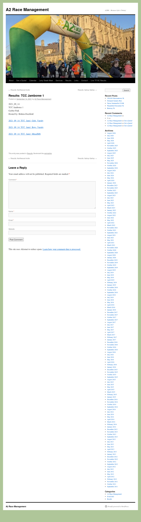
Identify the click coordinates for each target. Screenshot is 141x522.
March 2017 (111, 335)
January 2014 (111, 427)
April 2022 (110, 223)
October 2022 (111, 213)
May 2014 (110, 417)
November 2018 (112, 287)
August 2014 (111, 409)
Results (68, 80)
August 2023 (111, 195)
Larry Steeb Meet (46, 80)
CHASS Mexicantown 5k (115, 98)
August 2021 (111, 235)
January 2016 (111, 367)
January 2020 (111, 257)
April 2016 (110, 362)
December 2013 (112, 429)
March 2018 (111, 307)
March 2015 (111, 392)
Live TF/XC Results (98, 80)
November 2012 (112, 459)
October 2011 (111, 484)
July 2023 (110, 198)
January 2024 (111, 183)
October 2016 (111, 347)
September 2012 (112, 464)
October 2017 (111, 317)
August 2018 (111, 295)
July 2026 (110, 135)
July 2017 (110, 325)
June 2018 (110, 300)
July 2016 (110, 354)
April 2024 (110, 180)
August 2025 (111, 153)
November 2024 (112, 163)
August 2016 (111, 352)
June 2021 (110, 237)
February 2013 (112, 452)
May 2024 (110, 178)
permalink (48, 153)
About (11, 80)
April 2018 (110, 305)
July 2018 (110, 297)
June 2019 (110, 275)
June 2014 (110, 414)
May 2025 (110, 160)
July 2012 (110, 469)
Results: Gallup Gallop (87, 90)
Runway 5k (111, 108)
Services (59, 80)
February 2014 (112, 424)
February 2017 (112, 337)
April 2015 (110, 389)
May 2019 (110, 277)
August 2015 (111, 379)
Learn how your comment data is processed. (62, 249)
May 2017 (110, 330)
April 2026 (110, 143)
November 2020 (112, 247)
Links (76, 80)
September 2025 (112, 150)
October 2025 (111, 148)
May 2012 (110, 474)
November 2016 (112, 344)
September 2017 (112, 320)
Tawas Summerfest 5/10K (115, 103)
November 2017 (112, 315)
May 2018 (110, 302)
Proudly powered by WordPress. (118, 506)
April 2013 (110, 449)
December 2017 (112, 312)
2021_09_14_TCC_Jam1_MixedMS (25, 133)
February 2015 (112, 394)
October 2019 (111, 265)
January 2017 (111, 340)
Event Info (110, 496)
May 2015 (110, 387)
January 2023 (111, 210)
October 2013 (111, 434)
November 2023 (112, 188)
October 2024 (111, 165)
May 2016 (110, 359)
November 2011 (112, 481)
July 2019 (110, 272)
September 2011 (112, 486)
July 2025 (110, 155)
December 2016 (112, 342)
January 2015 (111, 397)
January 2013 (111, 454)
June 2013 (110, 444)
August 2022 (111, 215)
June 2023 (110, 200)
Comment (13, 179)
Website (12, 229)
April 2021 (110, 242)
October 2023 (111, 190)
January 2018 (111, 310)
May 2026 (110, 140)
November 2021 (112, 227)
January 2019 (111, 285)
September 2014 (112, 407)
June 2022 (110, 218)
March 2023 (111, 208)
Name (11, 211)
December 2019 (112, 260)
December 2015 (112, 369)
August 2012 (111, 466)
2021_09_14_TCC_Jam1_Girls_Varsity (26, 120)
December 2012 (112, 456)
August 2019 (111, 270)
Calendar (32, 80)
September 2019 (112, 267)
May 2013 (110, 447)
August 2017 (111, 322)
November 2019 (112, 262)
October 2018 (111, 290)
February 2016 (112, 364)
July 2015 (110, 382)
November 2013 (112, 432)
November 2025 (112, 145)
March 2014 (111, 422)
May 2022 (110, 220)
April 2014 (110, 419)
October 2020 (111, 250)
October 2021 (111, 230)
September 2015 (112, 377)
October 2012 (111, 461)
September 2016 (112, 349)
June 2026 (110, 138)
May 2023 (110, 203)
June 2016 (110, 357)
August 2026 (111, 133)
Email (11, 220)
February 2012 (112, 479)
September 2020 (112, 252)
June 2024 (110, 175)
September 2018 (112, 292)
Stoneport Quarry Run (114, 101)
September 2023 (112, 193)
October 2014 (111, 404)
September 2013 (112, 437)
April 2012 (110, 476)
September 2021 (112, 232)
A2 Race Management (27, 9)
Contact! (84, 80)
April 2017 (110, 332)
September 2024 (112, 168)
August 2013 (111, 439)
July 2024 (110, 173)
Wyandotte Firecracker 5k (115, 106)
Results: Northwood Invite (19, 90)
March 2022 (111, 225)
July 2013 (110, 442)
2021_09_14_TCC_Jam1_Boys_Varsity (26, 127)
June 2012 (110, 471)
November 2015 (112, 372)
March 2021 (111, 245)
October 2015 (111, 374)
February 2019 (112, 282)
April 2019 (110, 280)
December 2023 (112, 185)
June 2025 (110, 158)
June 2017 (110, 327)
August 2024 (111, 170)
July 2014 (110, 412)
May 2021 (110, 240)
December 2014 (112, 399)
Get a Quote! (21, 80)
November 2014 (112, 402)
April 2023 (110, 205)
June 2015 (110, 384)
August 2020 (111, 255)
